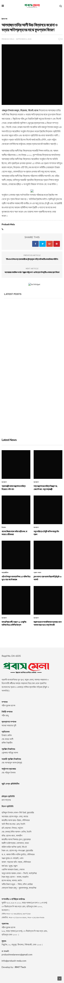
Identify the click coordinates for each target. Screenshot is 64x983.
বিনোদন (4, 527)
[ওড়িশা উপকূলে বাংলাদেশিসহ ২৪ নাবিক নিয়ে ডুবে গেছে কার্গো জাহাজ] (16, 555)
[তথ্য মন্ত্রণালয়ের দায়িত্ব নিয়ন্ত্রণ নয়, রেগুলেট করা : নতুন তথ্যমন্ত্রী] (33, 367)
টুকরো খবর (4, 18)
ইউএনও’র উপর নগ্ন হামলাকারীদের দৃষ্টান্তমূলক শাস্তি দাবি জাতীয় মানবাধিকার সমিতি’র (32, 259)
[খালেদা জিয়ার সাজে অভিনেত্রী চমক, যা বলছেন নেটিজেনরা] (33, 411)
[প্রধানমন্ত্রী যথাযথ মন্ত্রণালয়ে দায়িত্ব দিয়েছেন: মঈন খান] (33, 323)
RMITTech (20, 967)
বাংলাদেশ (4, 482)
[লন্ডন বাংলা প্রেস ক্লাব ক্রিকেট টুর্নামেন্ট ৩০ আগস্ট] (48, 555)
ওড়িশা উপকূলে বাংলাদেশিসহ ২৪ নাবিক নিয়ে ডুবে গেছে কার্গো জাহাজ (16, 578)
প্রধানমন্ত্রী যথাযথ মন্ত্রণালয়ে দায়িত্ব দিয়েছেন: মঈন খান (27, 334)
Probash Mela (8, 39)
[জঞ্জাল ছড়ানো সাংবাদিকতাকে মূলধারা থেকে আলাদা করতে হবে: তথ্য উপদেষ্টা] (48, 600)
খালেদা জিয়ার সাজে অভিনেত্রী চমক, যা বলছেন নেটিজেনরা (28, 422)
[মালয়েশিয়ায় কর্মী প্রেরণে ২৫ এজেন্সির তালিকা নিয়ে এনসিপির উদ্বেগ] (16, 600)
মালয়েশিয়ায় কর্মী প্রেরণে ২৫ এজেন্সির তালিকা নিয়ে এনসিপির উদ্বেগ (14, 623)
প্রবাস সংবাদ (37, 572)
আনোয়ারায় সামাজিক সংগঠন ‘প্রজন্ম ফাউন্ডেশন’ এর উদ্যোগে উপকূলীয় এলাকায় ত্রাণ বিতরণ (32, 272)
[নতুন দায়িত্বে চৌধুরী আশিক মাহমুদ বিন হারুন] (48, 510)
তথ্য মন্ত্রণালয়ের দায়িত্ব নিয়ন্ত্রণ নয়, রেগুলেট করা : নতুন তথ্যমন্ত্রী (31, 378)
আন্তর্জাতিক (5, 572)
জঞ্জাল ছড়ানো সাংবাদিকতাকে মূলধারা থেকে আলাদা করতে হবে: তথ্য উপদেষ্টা (48, 623)
